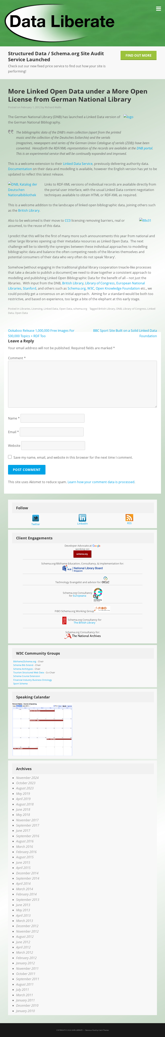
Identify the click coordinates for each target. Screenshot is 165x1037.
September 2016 (27, 836)
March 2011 (24, 995)
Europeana (79, 595)
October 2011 (25, 974)
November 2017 (27, 820)
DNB (119, 308)
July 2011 (22, 989)
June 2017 (23, 830)
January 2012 (25, 963)
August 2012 (25, 936)
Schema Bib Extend (23, 664)
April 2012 (23, 947)
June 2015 (23, 862)
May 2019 (23, 793)
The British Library (84, 622)
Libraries (25, 308)
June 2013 (23, 905)
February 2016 (26, 852)
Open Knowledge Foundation (118, 288)
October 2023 (25, 783)
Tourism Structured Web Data (28, 672)
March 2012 (24, 952)
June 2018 (23, 809)
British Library (28, 210)
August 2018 (25, 804)
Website (14, 445)
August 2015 (25, 857)
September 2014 (27, 878)
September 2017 (27, 825)
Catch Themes (104, 1030)
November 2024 (27, 778)
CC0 (68, 220)
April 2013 (23, 915)
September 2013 (27, 899)
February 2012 (26, 958)
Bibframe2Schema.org (24, 661)
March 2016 (24, 846)
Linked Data (51, 308)
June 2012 (23, 942)
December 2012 (27, 926)
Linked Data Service (78, 163)
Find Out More (139, 55)
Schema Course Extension (26, 676)
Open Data (65, 308)
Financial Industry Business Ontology (32, 679)
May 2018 (23, 814)
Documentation (20, 169)
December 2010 (27, 1005)
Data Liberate (77, 1030)
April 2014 (23, 883)
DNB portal (144, 148)
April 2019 (23, 799)
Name (14, 418)
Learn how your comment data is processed (101, 482)
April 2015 (23, 868)
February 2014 (26, 894)
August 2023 (25, 788)
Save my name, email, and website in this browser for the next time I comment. (73, 457)
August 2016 (25, 841)
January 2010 (25, 1011)
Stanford (29, 288)
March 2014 (24, 889)
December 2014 (27, 873)
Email (13, 432)
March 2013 (24, 921)
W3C (90, 288)
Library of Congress (100, 283)
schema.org (80, 308)
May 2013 (23, 910)
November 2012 (27, 931)
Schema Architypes (23, 668)
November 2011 (27, 968)
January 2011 (25, 1000)
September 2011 (27, 979)
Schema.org (77, 288)
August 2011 (25, 984)
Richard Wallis (53, 107)
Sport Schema (20, 683)
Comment (17, 358)
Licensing (36, 308)
